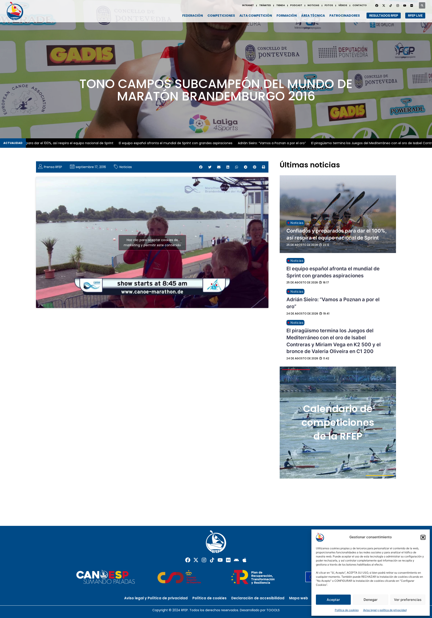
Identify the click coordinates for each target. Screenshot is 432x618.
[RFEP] (17, 11)
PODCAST (296, 5)
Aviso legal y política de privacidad (385, 610)
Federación (192, 15)
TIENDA (280, 5)
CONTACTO (360, 5)
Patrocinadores (344, 15)
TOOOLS (273, 610)
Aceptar (333, 599)
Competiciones (221, 15)
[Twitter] (384, 5)
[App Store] (244, 560)
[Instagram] (397, 5)
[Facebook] (377, 5)
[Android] (236, 560)
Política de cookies (347, 610)
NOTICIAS (313, 5)
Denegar (371, 599)
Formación (287, 15)
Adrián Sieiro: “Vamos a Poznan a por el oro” (255, 143)
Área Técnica (313, 15)
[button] (423, 537)
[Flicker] (411, 5)
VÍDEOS (342, 5)
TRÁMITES (265, 5)
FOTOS (329, 5)
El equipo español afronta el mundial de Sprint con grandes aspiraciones (159, 143)
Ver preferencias (407, 599)
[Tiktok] (212, 560)
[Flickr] (228, 560)
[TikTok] (391, 5)
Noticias (125, 167)
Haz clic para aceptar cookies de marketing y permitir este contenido (152, 242)
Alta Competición (255, 15)
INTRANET (248, 5)
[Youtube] (404, 5)
